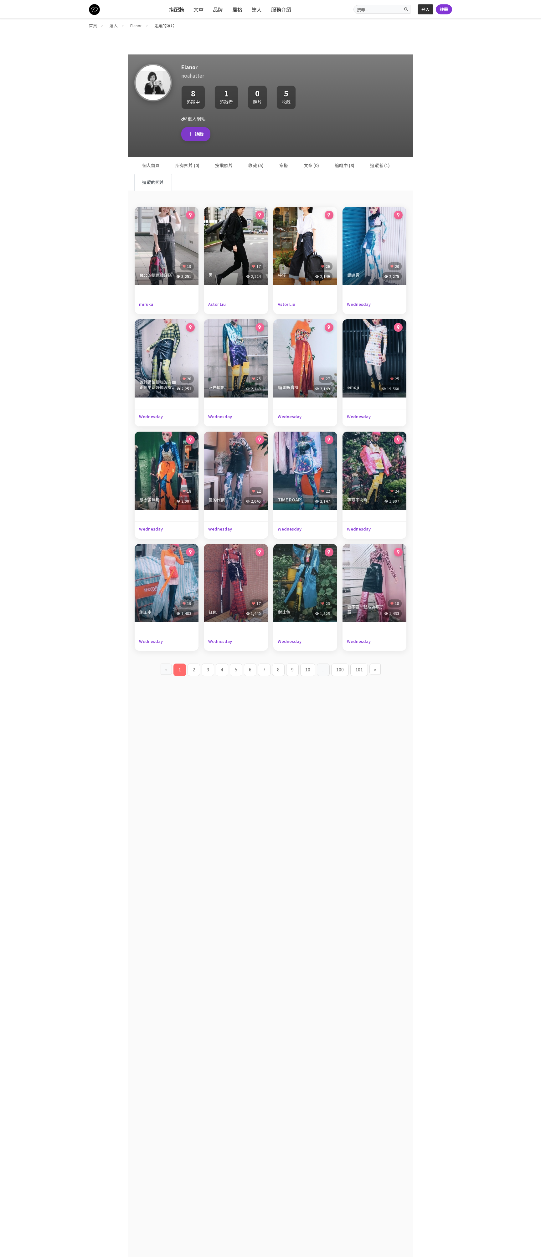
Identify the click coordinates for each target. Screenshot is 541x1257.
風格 (237, 9)
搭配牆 (176, 9)
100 (340, 669)
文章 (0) (311, 165)
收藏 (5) (256, 165)
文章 (198, 9)
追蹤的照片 (153, 182)
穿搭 (283, 165)
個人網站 (196, 118)
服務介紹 (281, 9)
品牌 (218, 9)
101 (359, 669)
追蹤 (199, 134)
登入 (425, 9)
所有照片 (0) (187, 165)
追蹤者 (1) (380, 165)
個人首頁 (151, 165)
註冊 (444, 9)
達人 (257, 9)
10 (307, 669)
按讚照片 (224, 165)
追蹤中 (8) (344, 165)
